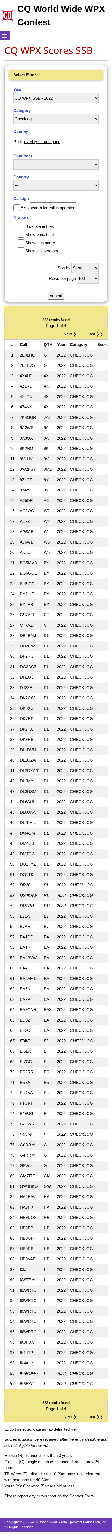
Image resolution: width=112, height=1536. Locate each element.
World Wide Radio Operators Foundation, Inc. (73, 1522)
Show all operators (41, 251)
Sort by (64, 268)
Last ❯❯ (95, 334)
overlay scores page (42, 141)
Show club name (40, 242)
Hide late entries (39, 226)
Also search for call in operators (49, 207)
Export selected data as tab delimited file (40, 1429)
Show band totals (40, 234)
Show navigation (5, 35)
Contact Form (81, 1496)
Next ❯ (71, 334)
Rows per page (62, 278)
